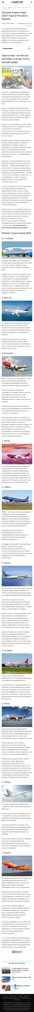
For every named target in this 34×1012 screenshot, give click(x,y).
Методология (28, 25)
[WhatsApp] (21, 952)
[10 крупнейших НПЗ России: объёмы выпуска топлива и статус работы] (6, 971)
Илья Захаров (10, 23)
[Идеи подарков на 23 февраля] (6, 988)
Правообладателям (26, 998)
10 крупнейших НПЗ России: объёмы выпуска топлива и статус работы (20, 970)
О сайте (6, 996)
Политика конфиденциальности (10, 998)
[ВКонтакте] (13, 952)
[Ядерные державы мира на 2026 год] (6, 979)
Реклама (20, 996)
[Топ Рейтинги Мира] (17, 2)
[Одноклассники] (16, 952)
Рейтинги (4, 7)
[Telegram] (18, 952)
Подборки (10, 7)
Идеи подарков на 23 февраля (21, 985)
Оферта (26, 996)
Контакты (17, 999)
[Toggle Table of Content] (28, 48)
